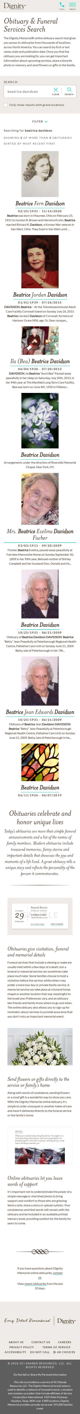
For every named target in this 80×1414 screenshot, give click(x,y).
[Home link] (15, 6)
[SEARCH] (69, 89)
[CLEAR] (56, 90)
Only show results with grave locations (36, 104)
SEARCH (11, 82)
